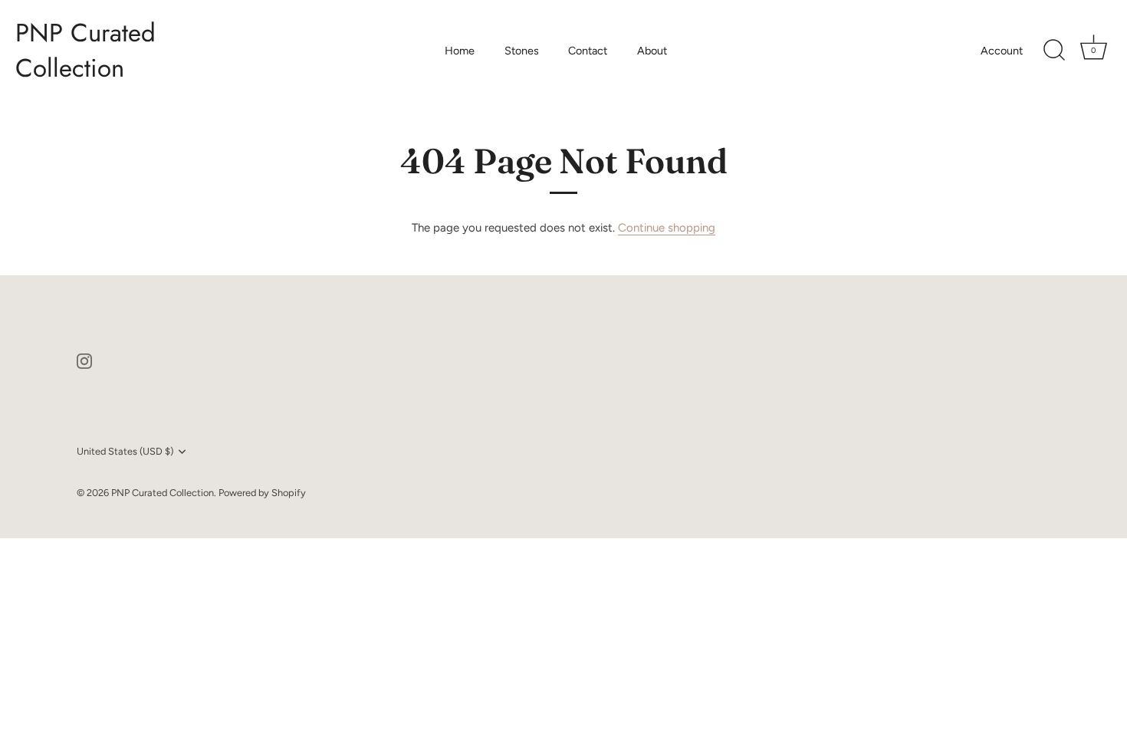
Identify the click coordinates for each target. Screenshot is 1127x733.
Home (460, 51)
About (652, 51)
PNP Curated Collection (85, 50)
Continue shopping (666, 228)
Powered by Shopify (262, 492)
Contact (587, 51)
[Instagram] (84, 360)
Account (1002, 51)
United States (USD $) (125, 451)
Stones (521, 51)
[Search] (1054, 50)
